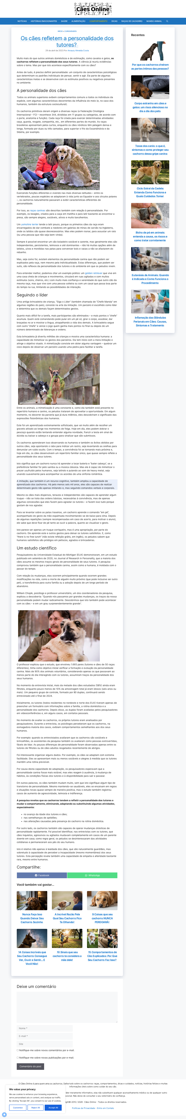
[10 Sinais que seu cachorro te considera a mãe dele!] (67, 946)
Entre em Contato (105, 1108)
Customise (18, 1107)
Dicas (114, 21)
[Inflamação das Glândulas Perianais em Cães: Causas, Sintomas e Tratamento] (150, 311)
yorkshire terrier (29, 224)
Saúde (64, 21)
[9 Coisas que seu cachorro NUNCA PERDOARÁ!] (102, 908)
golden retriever (93, 273)
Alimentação (78, 21)
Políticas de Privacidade (83, 1108)
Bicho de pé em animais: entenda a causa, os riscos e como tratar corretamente (150, 236)
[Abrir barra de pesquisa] (167, 21)
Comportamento (98, 21)
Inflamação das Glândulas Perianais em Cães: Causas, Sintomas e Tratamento (150, 321)
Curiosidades (70, 31)
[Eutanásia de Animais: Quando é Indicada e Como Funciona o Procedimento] (150, 269)
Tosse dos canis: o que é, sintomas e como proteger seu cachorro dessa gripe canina (150, 149)
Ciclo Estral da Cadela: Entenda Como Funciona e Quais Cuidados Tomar (150, 192)
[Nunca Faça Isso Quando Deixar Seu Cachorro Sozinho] (32, 908)
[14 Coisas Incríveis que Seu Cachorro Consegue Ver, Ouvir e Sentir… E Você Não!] (32, 946)
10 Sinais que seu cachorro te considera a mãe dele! (67, 956)
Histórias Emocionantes (44, 21)
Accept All (53, 1107)
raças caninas (37, 210)
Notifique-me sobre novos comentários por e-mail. (46, 1050)
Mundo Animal (154, 21)
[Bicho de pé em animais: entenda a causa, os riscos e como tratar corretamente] (150, 226)
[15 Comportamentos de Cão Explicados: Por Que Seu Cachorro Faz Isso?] (102, 946)
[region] (35, 1099)
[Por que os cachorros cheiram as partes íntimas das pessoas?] (150, 58)
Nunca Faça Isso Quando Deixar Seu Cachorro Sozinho (32, 918)
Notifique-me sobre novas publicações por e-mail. (46, 1057)
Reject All (35, 1107)
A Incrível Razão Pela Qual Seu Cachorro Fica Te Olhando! (67, 918)
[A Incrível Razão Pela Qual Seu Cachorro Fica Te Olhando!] (67, 908)
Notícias (22, 21)
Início (60, 31)
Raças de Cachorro (131, 21)
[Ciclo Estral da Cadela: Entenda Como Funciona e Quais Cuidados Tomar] (150, 182)
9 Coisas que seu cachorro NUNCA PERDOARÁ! (102, 918)
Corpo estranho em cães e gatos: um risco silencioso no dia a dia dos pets (150, 107)
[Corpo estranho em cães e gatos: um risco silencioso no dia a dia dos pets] (150, 97)
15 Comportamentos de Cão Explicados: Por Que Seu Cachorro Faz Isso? (102, 956)
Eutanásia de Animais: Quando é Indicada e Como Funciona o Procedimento (150, 279)
